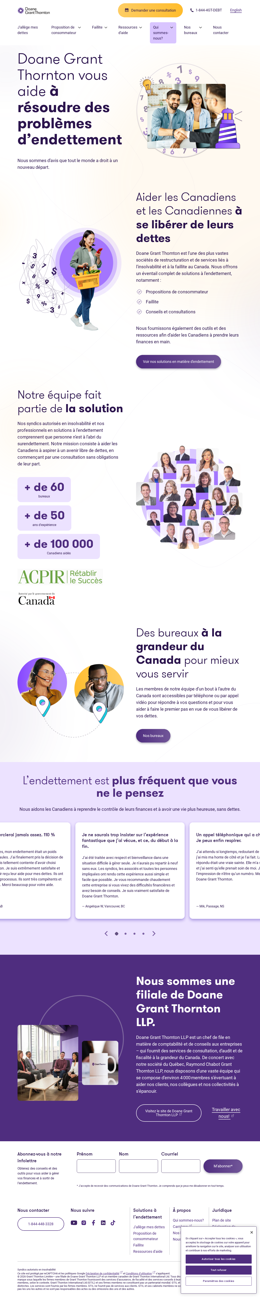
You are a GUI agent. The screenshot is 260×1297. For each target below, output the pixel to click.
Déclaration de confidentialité (104, 1273)
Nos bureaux (153, 736)
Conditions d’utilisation (140, 1273)
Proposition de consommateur (145, 1236)
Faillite (138, 1245)
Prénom (84, 1154)
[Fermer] (251, 1232)
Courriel (169, 1154)
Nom (123, 1154)
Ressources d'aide (147, 1251)
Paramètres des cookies (218, 1281)
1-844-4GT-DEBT (208, 10)
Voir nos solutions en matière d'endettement (178, 361)
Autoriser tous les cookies (219, 1259)
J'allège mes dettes (27, 30)
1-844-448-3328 (40, 1224)
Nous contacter (221, 30)
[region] (219, 1260)
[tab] (116, 933)
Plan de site (221, 1220)
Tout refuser (219, 1270)
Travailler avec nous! (226, 1113)
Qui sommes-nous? (188, 1220)
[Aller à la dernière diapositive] (106, 933)
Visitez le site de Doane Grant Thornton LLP (168, 1113)
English (236, 10)
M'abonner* (223, 1166)
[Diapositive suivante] (153, 933)
